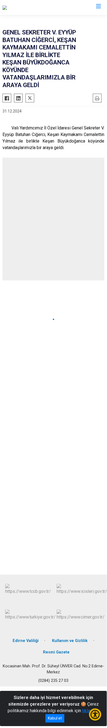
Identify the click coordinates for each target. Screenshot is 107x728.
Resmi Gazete (56, 652)
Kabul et (55, 718)
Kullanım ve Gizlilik (70, 640)
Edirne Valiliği (26, 640)
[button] (53, 319)
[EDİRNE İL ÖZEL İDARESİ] (26, 7)
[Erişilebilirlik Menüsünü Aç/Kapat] (95, 714)
